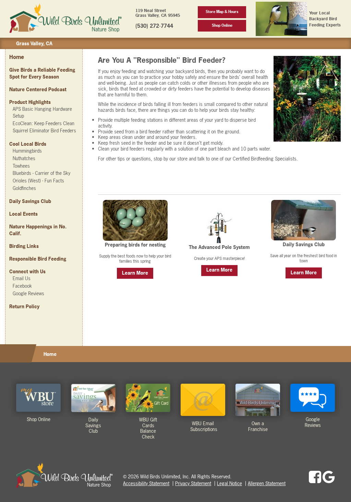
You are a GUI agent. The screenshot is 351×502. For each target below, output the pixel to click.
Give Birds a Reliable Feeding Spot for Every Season (42, 73)
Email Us (22, 278)
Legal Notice (229, 483)
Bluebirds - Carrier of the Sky (41, 173)
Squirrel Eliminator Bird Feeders (44, 130)
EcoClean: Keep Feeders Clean (43, 123)
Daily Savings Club (30, 201)
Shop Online (222, 25)
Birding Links (24, 246)
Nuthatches (24, 158)
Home (16, 57)
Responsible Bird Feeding (37, 258)
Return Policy (24, 306)
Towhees (21, 166)
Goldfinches (24, 188)
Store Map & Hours (222, 11)
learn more (135, 273)
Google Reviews (28, 293)
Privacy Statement (193, 483)
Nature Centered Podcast (37, 89)
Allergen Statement (267, 483)
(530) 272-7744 (154, 25)
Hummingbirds (27, 150)
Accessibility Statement (146, 483)
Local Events (23, 214)
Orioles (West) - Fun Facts (38, 180)
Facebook (22, 286)
